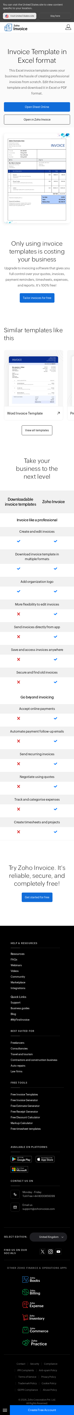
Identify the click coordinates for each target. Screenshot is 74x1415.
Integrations (18, 988)
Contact (21, 1364)
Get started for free (37, 897)
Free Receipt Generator (24, 1111)
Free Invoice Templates (24, 1094)
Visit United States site (22, 16)
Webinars (16, 965)
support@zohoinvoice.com (38, 1208)
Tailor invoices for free (37, 297)
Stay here (55, 16)
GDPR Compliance (28, 1390)
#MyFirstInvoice (20, 1019)
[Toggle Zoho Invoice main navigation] (5, 1410)
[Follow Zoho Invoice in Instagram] (50, 1251)
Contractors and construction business (34, 1059)
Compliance (50, 1364)
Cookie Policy (49, 1383)
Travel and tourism (22, 1054)
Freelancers (17, 1042)
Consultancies (19, 1048)
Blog (13, 1014)
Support (16, 1002)
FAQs (14, 959)
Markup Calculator (22, 1123)
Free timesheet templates (26, 1128)
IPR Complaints (25, 1370)
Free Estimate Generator (25, 1105)
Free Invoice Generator (24, 1100)
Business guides (20, 1008)
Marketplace (18, 982)
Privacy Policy (48, 1377)
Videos (15, 971)
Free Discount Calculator (25, 1117)
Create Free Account (42, 1410)
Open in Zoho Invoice (37, 119)
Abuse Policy (50, 1390)
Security (34, 1364)
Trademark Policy (27, 1383)
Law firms (16, 1071)
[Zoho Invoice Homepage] (18, 27)
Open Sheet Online (37, 107)
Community (18, 976)
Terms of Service (27, 1377)
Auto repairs (18, 1065)
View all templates (37, 430)
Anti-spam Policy (48, 1370)
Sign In (68, 27)
